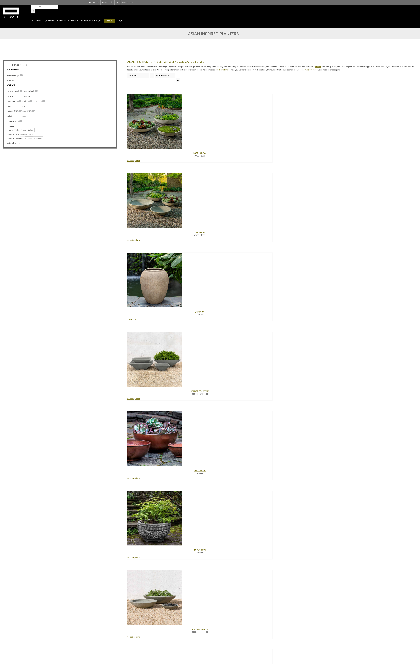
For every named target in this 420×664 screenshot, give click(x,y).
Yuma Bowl (200, 470)
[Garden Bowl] (154, 148)
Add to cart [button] (132, 319)
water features (311, 70)
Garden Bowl (200, 153)
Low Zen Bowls (200, 629)
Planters (10, 80)
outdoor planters (223, 70)
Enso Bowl (200, 232)
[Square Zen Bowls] (154, 386)
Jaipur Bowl (200, 550)
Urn (23, 106)
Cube (35, 106)
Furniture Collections (15, 138)
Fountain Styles (13, 130)
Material (10, 143)
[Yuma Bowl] (154, 465)
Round (9, 106)
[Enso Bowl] (154, 227)
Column (26, 96)
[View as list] (178, 80)
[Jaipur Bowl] (154, 545)
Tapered (10, 96)
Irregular (10, 126)
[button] (131, 20)
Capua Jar (200, 311)
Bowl (24, 116)
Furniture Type (13, 134)
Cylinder (10, 116)
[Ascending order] (152, 75)
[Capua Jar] (154, 306)
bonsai (318, 66)
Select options (133, 160)
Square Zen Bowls (200, 391)
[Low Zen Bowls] (154, 624)
